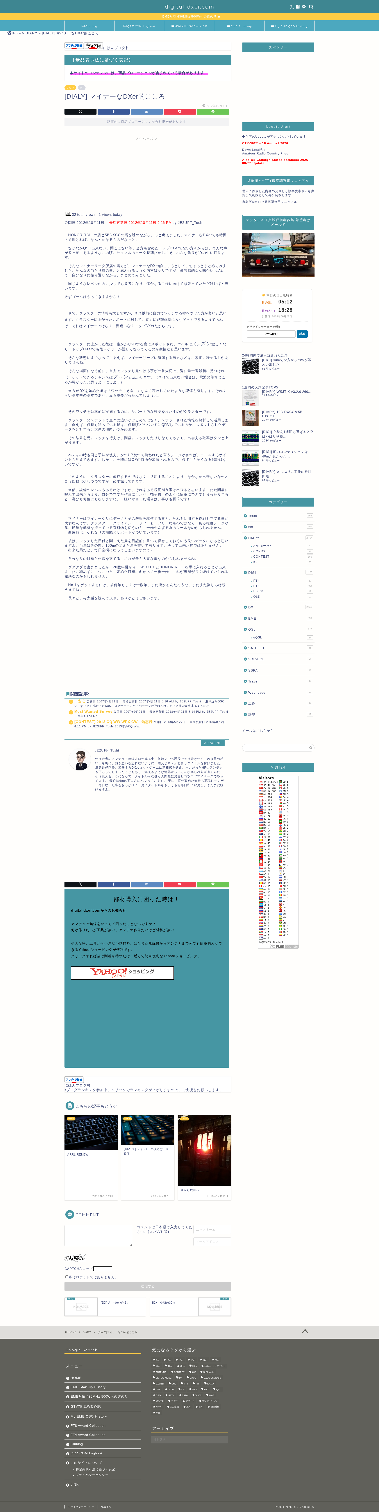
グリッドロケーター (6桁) (263, 326)
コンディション (209, 1401)
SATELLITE (279, 648)
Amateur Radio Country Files (265, 153)
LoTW (171, 1389)
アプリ (174, 1401)
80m (194, 1366)
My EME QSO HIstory (89, 1416)
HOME (76, 1378)
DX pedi (160, 1384)
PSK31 (282, 591)
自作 (200, 1407)
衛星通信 (215, 1407)
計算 (302, 333)
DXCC (193, 1378)
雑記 (279, 714)
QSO (158, 1395)
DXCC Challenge (212, 1378)
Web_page (279, 692)
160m (280, 516)
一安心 (80, 701)
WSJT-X (160, 1401)
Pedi (194, 1389)
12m (181, 1360)
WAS (211, 1395)
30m (158, 1366)
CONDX (282, 551)
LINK (75, 1484)
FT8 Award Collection (88, 1425)
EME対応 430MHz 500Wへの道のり (99, 1396)
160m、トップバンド (214, 1366)
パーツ (159, 1407)
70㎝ (182, 1366)
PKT (206, 1389)
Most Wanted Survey (93, 711)
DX (280, 607)
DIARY (70, 87)
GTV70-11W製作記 (86, 1406)
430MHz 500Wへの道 (191, 26)
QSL (280, 629)
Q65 (282, 596)
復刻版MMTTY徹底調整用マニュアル (269, 202)
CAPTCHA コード (78, 1269)
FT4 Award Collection (88, 1435)
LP (182, 1389)
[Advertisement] (146, 173)
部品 (158, 1412)
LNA (158, 1389)
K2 (282, 562)
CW (194, 1372)
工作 (279, 703)
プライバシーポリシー (92, 1475)
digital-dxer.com (190, 6)
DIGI (280, 572)
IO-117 (210, 1384)
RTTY (171, 1395)
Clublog (91, 26)
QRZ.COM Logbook (141, 26)
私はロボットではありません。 (93, 1277)
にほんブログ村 (116, 48)
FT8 (282, 586)
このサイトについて (86, 1462)
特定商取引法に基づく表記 (95, 1469)
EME (280, 618)
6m (280, 527)
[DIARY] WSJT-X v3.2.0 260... (286, 392)
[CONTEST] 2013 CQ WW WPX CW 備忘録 (113, 722)
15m (193, 1360)
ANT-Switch (282, 546)
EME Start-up (241, 26)
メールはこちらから (258, 730)
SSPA (279, 670)
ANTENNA (161, 1372)
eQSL (282, 637)
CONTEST (282, 556)
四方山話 (174, 1407)
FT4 (282, 580)
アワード (190, 1401)
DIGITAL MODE (164, 1378)
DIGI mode (208, 1372)
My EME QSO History (291, 26)
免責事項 (106, 1506)
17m (205, 1360)
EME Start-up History (88, 1387)
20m (217, 1360)
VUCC (198, 1395)
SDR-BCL (279, 659)
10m (168, 1360)
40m (170, 1366)
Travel (279, 681)
